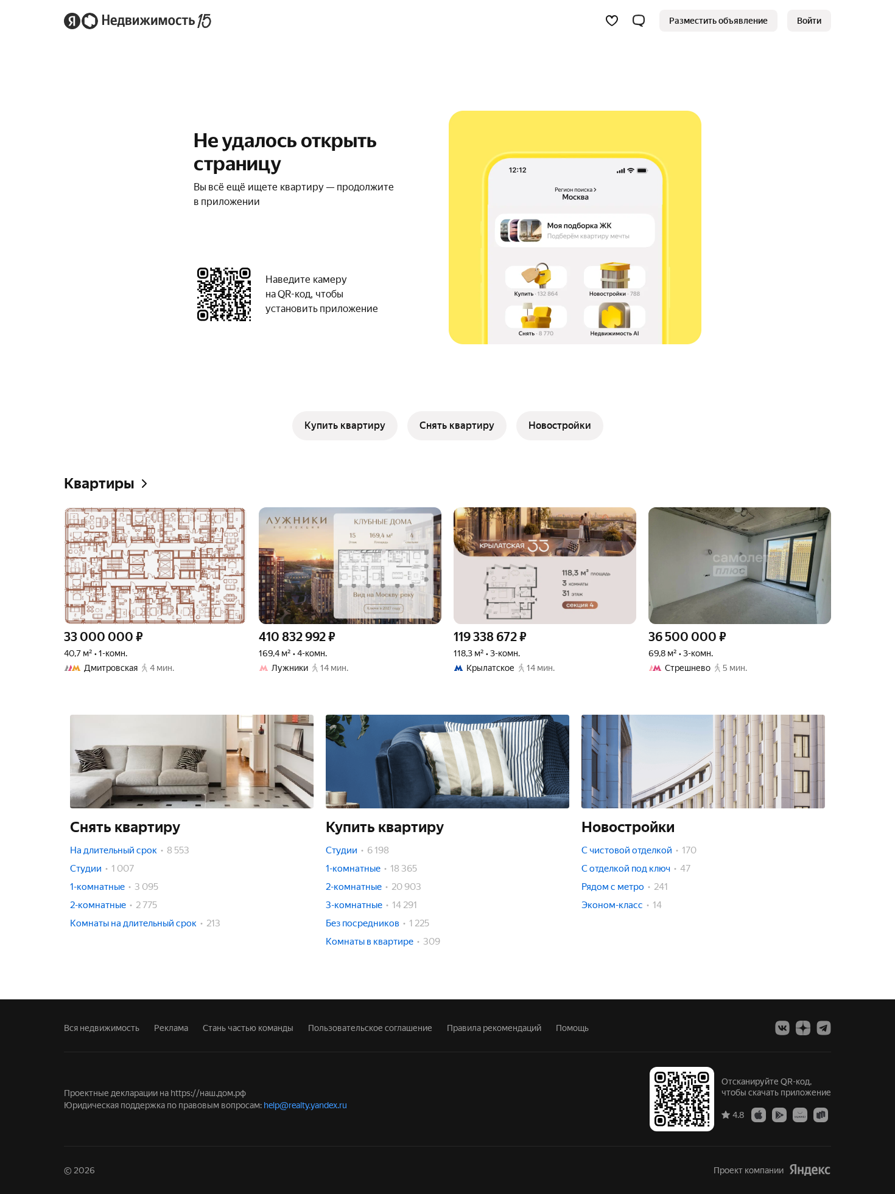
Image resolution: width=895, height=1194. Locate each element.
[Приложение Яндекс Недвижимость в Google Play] (779, 1114)
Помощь (572, 1028)
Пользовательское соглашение (370, 1028)
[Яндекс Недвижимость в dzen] (803, 1028)
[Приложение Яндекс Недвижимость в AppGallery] (800, 1114)
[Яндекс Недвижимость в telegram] (823, 1028)
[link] (809, 21)
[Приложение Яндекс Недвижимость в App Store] (758, 1114)
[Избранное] (612, 21)
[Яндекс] (809, 1170)
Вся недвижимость (101, 1028)
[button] (639, 21)
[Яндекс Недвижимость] (138, 20)
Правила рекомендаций (494, 1028)
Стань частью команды (248, 1028)
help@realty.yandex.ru (305, 1105)
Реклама (171, 1028)
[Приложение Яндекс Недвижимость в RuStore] (820, 1114)
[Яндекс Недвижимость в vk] (782, 1028)
